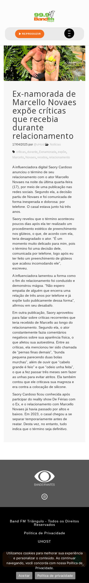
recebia (42, 157)
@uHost (39, 144)
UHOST (44, 541)
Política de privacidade (55, 576)
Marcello (18, 157)
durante (32, 152)
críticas (21, 152)
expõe (62, 152)
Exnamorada (47, 152)
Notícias (55, 144)
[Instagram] (44, 497)
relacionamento (59, 157)
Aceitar (24, 576)
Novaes (30, 157)
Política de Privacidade (44, 533)
